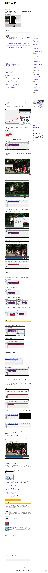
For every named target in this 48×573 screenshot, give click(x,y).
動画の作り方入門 (35, 40)
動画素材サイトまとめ (36, 74)
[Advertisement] (18, 54)
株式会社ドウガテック (37, 140)
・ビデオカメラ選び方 (36, 56)
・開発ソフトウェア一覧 (36, 95)
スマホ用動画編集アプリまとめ (37, 51)
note (33, 123)
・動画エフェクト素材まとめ (37, 76)
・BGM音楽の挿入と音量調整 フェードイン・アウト (13, 493)
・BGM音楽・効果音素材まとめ (37, 77)
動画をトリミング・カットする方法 (10, 65)
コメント (7, 538)
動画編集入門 (35, 44)
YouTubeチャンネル (35, 116)
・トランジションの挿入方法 (9, 85)
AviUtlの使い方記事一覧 (9, 63)
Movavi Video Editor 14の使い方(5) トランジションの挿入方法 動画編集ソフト (19, 527)
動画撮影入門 (35, 43)
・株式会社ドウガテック (36, 94)
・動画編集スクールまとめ (36, 84)
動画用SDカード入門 (36, 70)
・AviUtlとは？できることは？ (10, 77)
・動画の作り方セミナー (36, 89)
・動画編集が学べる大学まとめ (37, 86)
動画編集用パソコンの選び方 (37, 61)
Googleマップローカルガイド (37, 127)
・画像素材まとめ (35, 79)
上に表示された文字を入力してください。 (11, 555)
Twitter (33, 118)
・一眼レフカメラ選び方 (36, 58)
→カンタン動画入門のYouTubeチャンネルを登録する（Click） (16, 47)
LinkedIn (34, 125)
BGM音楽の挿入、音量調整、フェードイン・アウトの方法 (14, 482)
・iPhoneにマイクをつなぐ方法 (37, 64)
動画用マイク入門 (35, 62)
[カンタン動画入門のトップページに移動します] (10, 2)
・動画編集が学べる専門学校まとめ (38, 87)
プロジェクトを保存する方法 (9, 71)
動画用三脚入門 (35, 67)
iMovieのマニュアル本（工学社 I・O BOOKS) (19, 38)
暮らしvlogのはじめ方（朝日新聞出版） (34, 106)
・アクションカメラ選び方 (36, 59)
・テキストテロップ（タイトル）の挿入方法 (12, 84)
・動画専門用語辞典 (36, 90)
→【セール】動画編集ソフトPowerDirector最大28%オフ (15, 43)
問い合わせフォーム (39, 133)
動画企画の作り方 (35, 41)
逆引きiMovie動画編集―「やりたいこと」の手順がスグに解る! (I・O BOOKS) (38, 106)
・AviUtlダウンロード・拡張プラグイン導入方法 (12, 78)
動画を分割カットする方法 (9, 66)
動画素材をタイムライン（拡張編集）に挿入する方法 (12, 64)
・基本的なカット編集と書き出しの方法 (11, 81)
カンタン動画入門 (24, 567)
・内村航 (34, 97)
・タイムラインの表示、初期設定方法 (11, 80)
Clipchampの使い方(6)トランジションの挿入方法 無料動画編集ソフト (18, 505)
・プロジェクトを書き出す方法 (10, 87)
